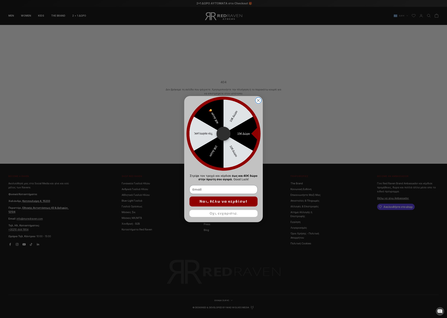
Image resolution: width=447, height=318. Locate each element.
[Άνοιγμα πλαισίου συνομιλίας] (440, 311)
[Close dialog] (258, 100)
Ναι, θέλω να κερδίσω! (223, 201)
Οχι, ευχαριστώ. (223, 213)
